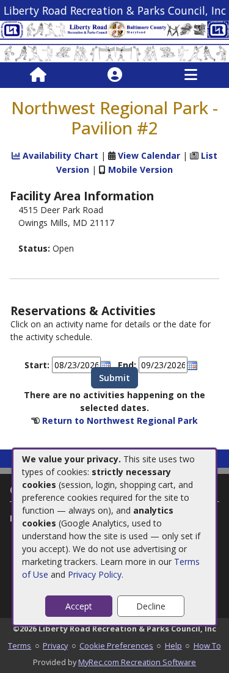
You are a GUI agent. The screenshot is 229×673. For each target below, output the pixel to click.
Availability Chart (59, 155)
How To (207, 645)
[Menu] (190, 75)
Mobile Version (140, 169)
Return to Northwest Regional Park (120, 420)
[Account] (114, 75)
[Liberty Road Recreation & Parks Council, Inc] (114, 40)
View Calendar (149, 155)
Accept (78, 606)
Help (173, 645)
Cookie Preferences (116, 645)
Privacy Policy (95, 574)
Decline (150, 606)
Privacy (55, 645)
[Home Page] (38, 75)
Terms (19, 645)
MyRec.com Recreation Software (137, 662)
